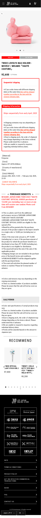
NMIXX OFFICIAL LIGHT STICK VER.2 (11, 367)
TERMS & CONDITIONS (12, 467)
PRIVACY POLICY (10, 474)
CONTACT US (9, 501)
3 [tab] (23, 50)
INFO (6, 460)
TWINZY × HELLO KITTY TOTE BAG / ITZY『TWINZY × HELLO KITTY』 (28, 369)
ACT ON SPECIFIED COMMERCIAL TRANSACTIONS (17, 480)
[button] (3, 3)
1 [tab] (16, 50)
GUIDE (6, 488)
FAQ (5, 495)
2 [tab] (20, 50)
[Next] (36, 367)
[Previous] (4, 367)
